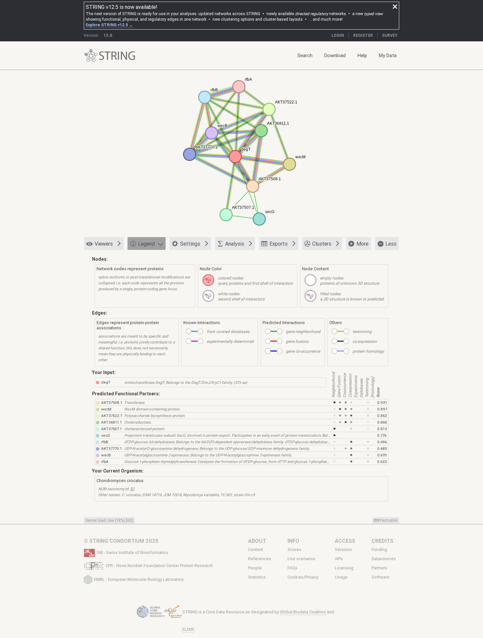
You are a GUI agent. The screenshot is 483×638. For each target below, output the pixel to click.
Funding (379, 549)
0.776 (381, 435)
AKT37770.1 (111, 448)
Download (335, 55)
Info (293, 541)
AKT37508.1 (111, 402)
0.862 (382, 415)
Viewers (104, 243)
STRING (91, 55)
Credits (382, 541)
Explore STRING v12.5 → (109, 24)
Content (255, 549)
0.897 (382, 409)
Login (338, 35)
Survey (390, 35)
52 (132, 488)
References (259, 558)
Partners (379, 568)
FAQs (292, 568)
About (257, 541)
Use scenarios (301, 558)
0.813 (382, 428)
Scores (294, 549)
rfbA (104, 461)
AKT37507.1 (111, 428)
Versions (343, 549)
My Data (388, 55)
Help (362, 55)
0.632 (382, 461)
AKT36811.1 (111, 422)
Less (390, 243)
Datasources (384, 558)
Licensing (344, 568)
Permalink (389, 520)
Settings (190, 243)
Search (304, 55)
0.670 (382, 454)
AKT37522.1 (111, 415)
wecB (106, 454)
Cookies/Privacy (303, 577)
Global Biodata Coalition (303, 612)
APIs (339, 558)
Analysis (234, 243)
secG (105, 435)
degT (105, 382)
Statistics (257, 577)
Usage (341, 577)
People (255, 568)
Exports (278, 243)
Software (380, 577)
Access (345, 541)
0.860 (382, 422)
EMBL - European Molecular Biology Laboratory (139, 579)
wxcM (106, 409)
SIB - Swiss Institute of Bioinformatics (132, 552)
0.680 (382, 448)
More (362, 243)
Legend (146, 243)
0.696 (382, 441)
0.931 (382, 402)
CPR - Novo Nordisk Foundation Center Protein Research (159, 565)
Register (363, 35)
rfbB (104, 441)
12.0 (108, 35)
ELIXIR (188, 629)
